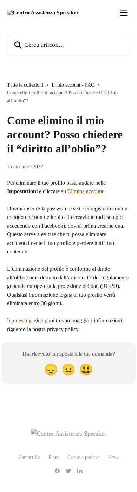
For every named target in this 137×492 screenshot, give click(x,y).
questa (20, 320)
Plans (53, 457)
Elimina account (85, 191)
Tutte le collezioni (25, 85)
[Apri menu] (123, 12)
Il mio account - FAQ (73, 85)
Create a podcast (83, 457)
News (113, 457)
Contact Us (29, 457)
